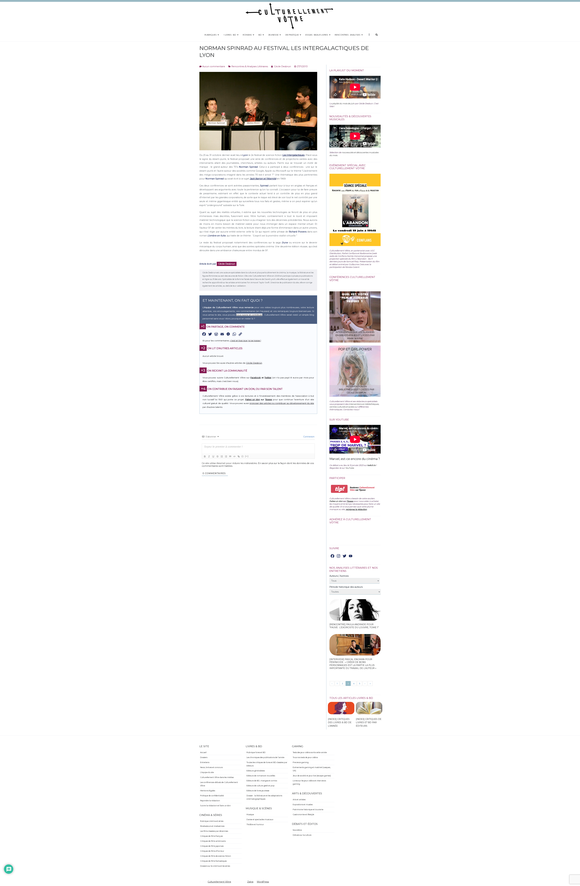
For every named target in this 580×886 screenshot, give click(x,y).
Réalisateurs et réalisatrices (212, 826)
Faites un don (252, 399)
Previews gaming (301, 762)
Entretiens (204, 762)
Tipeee (268, 399)
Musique (250, 814)
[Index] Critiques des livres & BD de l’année (339, 722)
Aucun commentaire (213, 66)
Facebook (255, 377)
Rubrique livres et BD (256, 752)
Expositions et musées (303, 804)
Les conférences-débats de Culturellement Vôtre (219, 784)
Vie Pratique (292, 35)
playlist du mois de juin (343, 103)
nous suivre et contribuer (249, 315)
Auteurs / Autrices (339, 576)
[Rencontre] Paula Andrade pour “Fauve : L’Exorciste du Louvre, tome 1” (354, 626)
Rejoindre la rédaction (210, 800)
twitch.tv (371, 465)
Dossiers (203, 757)
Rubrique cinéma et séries (211, 821)
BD (260, 35)
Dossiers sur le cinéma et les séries (215, 866)
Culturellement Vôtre (219, 881)
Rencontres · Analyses (347, 35)
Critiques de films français (211, 836)
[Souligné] (213, 456)
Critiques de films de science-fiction (215, 856)
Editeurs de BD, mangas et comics (261, 781)
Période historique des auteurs (346, 587)
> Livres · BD (229, 35)
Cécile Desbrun (282, 66)
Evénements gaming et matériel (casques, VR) (312, 769)
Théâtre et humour (255, 824)
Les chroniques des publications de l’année (265, 757)
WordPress (263, 881)
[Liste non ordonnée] (226, 456)
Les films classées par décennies (214, 831)
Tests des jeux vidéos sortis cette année (310, 752)
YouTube (349, 468)
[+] (246, 456)
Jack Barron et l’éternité (263, 178)
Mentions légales (207, 790)
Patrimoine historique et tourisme (308, 809)
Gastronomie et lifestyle (303, 814)
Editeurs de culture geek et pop (260, 786)
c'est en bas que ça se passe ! (245, 340)
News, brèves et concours (211, 767)
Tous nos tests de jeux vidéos (305, 757)
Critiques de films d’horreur (212, 851)
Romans (247, 35)
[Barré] (217, 456)
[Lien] (239, 456)
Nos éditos (297, 830)
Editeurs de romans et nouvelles (260, 776)
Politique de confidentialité (212, 795)
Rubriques (211, 35)
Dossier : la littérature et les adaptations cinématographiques (264, 797)
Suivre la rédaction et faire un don (215, 805)
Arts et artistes (299, 799)
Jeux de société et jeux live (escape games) (312, 776)
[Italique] (209, 456)
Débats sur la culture (302, 835)
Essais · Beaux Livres (316, 35)
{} (243, 456)
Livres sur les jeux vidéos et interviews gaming (309, 782)
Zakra (250, 881)
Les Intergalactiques (293, 155)
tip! (339, 488)
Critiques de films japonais (212, 846)
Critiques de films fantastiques (213, 861)
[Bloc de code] (234, 456)
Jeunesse (273, 35)
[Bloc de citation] (230, 456)
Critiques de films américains (213, 841)
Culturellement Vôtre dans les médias (217, 777)
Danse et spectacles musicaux (259, 819)
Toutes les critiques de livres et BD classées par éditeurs (266, 764)
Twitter (267, 377)
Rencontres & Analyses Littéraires (249, 66)
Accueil (203, 752)
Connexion (308, 436)
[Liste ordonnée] (222, 456)
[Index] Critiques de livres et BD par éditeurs (368, 722)
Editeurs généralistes (255, 771)
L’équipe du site (207, 772)
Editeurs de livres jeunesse (257, 790)
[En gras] (205, 456)
